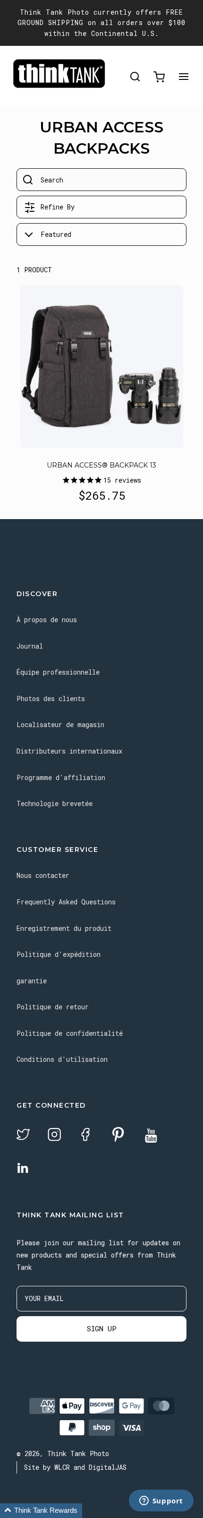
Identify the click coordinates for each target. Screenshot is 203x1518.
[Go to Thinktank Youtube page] (151, 1136)
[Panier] (159, 76)
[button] (41, 1510)
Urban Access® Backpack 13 (101, 465)
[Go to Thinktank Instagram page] (54, 1136)
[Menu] (183, 76)
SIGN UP (102, 1328)
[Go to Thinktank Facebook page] (85, 1136)
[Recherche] (135, 76)
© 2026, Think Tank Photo (63, 1453)
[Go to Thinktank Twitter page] (23, 1136)
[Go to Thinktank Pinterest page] (118, 1135)
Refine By (58, 206)
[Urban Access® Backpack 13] (101, 366)
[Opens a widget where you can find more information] (161, 1501)
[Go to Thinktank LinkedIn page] (23, 1168)
